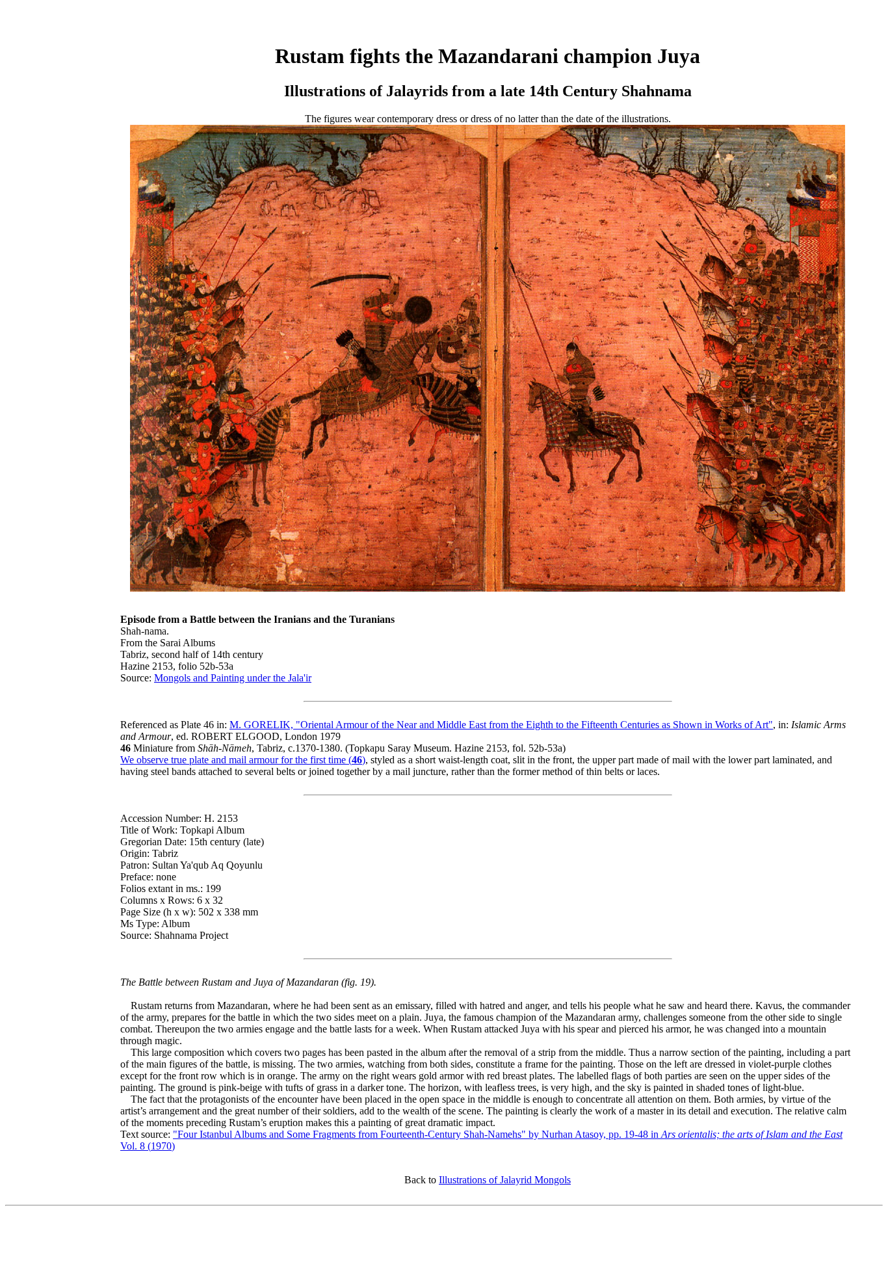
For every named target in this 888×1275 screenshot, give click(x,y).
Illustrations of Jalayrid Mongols (505, 1179)
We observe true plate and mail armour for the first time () (242, 759)
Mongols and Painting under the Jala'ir (232, 677)
